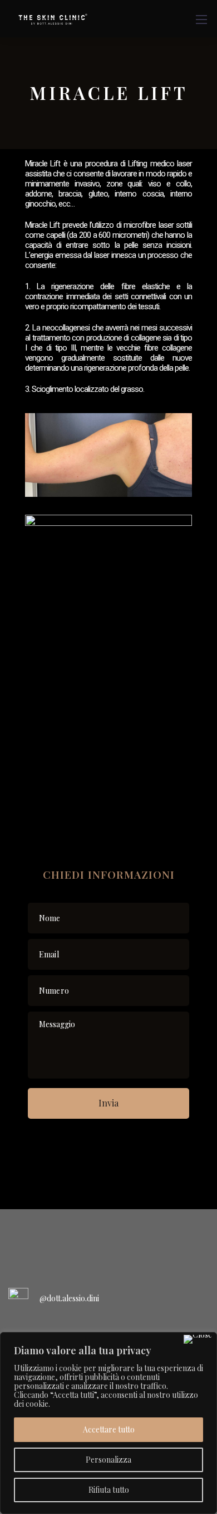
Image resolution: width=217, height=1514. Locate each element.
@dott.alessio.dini (69, 1298)
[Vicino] (198, 1339)
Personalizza (108, 1459)
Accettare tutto (109, 1429)
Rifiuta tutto (108, 1489)
